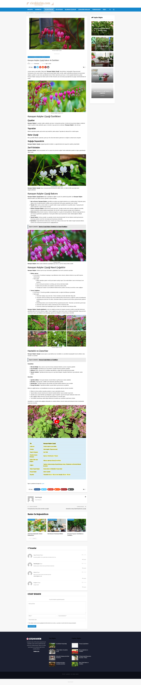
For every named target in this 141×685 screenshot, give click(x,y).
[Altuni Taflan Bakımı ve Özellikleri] (75, 664)
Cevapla (84, 559)
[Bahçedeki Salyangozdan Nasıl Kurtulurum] (52, 658)
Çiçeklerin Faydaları (84, 9)
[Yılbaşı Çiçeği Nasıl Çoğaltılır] (102, 60)
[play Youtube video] (57, 421)
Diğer (104, 9)
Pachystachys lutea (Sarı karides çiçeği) (38, 508)
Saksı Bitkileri (46, 57)
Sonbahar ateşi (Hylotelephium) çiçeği (76, 508)
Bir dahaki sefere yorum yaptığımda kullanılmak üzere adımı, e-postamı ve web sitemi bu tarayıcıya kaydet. (52, 623)
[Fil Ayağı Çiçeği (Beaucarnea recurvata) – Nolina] (75, 658)
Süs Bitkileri (59, 9)
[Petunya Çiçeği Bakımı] (75, 645)
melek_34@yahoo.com (38, 576)
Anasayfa (30, 9)
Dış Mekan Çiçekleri (70, 9)
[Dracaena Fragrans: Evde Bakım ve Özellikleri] (76, 525)
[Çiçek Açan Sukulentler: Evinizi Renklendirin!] (37, 525)
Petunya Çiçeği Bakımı (83, 643)
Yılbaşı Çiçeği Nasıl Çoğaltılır (102, 62)
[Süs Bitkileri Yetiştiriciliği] (52, 645)
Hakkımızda (38, 9)
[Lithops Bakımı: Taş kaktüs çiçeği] (52, 651)
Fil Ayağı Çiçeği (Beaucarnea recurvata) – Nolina (85, 657)
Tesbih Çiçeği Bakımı (102, 46)
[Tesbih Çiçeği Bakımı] (102, 44)
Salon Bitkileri (49, 9)
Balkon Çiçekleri (39, 57)
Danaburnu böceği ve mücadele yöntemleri (60, 663)
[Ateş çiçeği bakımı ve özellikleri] (75, 651)
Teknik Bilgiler (96, 9)
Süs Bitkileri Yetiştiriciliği (61, 643)
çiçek (43, 483)
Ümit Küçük (36, 563)
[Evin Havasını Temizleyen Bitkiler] (57, 525)
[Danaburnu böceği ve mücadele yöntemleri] (52, 664)
